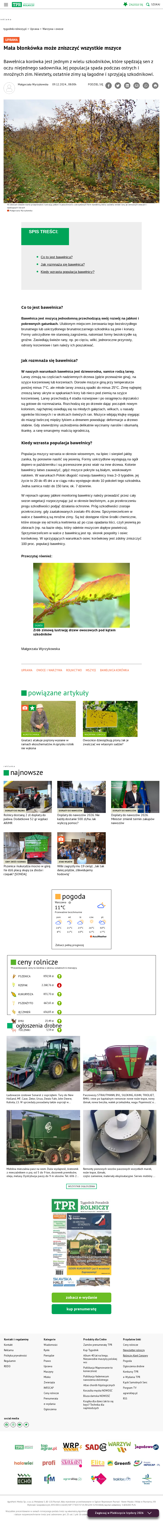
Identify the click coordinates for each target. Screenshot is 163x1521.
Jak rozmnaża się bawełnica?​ (63, 264)
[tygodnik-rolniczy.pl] (23, 4)
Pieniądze (49, 1355)
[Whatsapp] (146, 85)
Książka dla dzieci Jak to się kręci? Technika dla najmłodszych (98, 1405)
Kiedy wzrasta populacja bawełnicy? (67, 272)
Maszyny (48, 1371)
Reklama (9, 1350)
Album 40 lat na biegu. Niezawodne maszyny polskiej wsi (100, 1359)
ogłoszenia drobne (39, 1025)
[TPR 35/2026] (81, 1243)
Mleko (47, 1377)
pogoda (73, 896)
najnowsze (26, 772)
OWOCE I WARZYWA (49, 670)
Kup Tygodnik (90, 1350)
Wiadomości (50, 1345)
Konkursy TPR (130, 1371)
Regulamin (10, 1361)
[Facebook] (108, 85)
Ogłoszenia (50, 1409)
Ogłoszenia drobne (133, 1366)
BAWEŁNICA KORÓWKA (114, 670)
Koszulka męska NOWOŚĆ (97, 1390)
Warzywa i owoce (53, 29)
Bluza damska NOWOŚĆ (96, 1396)
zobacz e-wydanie (81, 1297)
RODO (7, 1366)
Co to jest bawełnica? (57, 257)
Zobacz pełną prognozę (69, 945)
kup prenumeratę (81, 1309)
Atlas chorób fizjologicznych (99, 1385)
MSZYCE (91, 670)
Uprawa (34, 29)
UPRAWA (26, 670)
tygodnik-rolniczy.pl (15, 29)
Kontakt (8, 1345)
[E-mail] (136, 85)
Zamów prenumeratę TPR (97, 1345)
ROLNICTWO (74, 670)
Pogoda (127, 1361)
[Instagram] (13, 1424)
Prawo (47, 1361)
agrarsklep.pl (130, 1393)
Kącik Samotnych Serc (135, 1382)
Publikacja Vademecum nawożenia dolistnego (96, 1378)
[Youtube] (19, 1424)
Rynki (46, 1350)
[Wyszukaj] (153, 4)
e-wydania (49, 1404)
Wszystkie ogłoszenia (81, 1186)
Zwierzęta (49, 1382)
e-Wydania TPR (131, 1377)
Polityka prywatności (15, 1355)
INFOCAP (49, 1387)
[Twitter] (118, 85)
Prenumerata (51, 1398)
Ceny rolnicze (51, 1393)
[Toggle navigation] (6, 4)
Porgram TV (129, 1387)
